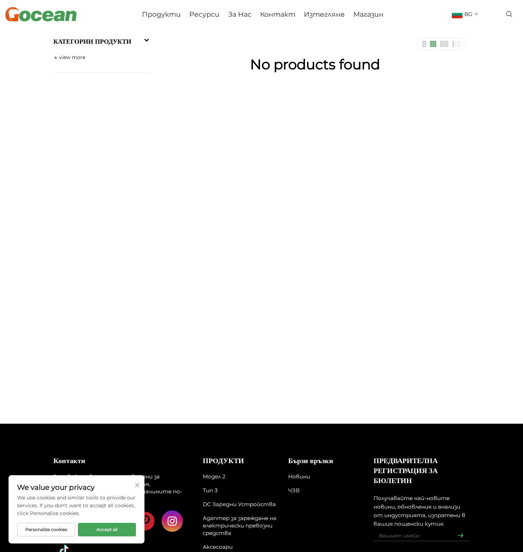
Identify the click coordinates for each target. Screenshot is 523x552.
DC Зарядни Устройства (239, 504)
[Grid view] (424, 44)
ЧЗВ (294, 490)
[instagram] (172, 521)
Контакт (277, 14)
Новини (299, 476)
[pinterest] (145, 521)
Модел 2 (214, 476)
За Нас (240, 14)
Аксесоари (218, 546)
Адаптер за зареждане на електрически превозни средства (239, 525)
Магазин (368, 14)
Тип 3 (210, 490)
